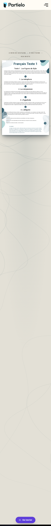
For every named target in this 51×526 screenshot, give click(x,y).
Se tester (27, 520)
